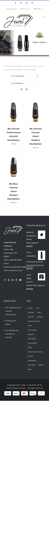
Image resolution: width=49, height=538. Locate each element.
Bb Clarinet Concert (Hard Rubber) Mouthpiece (35, 136)
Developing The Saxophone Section (11, 333)
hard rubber (32, 330)
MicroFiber (32, 339)
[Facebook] (5, 280)
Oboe (30, 347)
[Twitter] (9, 280)
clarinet (31, 317)
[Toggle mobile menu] (44, 17)
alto (37, 308)
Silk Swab (31, 365)
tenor (30, 369)
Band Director (20, 388)
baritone (31, 312)
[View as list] (26, 89)
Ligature (31, 334)
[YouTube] (20, 280)
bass (39, 312)
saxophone (32, 360)
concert (40, 317)
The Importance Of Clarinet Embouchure (13, 311)
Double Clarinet (34, 321)
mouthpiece (32, 343)
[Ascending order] (37, 75)
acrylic (30, 308)
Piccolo (30, 356)
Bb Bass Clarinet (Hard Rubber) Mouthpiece (13, 191)
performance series (35, 352)
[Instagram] (13, 280)
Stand (41, 365)
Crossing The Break (10, 322)
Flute (30, 325)
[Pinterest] (16, 280)
